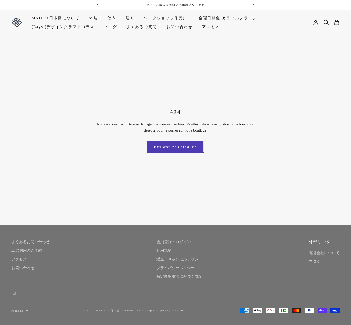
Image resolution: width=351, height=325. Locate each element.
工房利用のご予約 (26, 250)
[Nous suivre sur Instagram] (13, 293)
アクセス (210, 27)
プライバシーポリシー (175, 268)
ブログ (110, 27)
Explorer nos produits (175, 147)
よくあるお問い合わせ (30, 242)
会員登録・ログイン (173, 242)
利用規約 (164, 250)
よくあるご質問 (142, 27)
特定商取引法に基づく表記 (179, 276)
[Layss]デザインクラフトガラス (63, 27)
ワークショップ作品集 (165, 18)
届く (130, 18)
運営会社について (324, 253)
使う (111, 18)
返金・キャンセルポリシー (179, 259)
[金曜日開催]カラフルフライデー (229, 18)
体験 (93, 18)
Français (17, 310)
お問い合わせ (179, 27)
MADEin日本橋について (56, 18)
